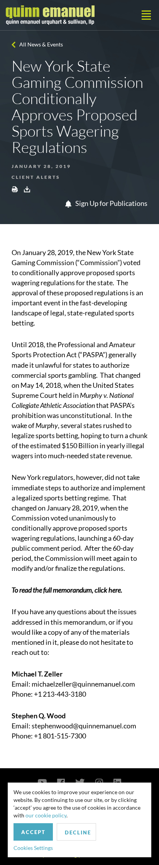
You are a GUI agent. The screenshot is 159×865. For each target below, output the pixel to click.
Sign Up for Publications (110, 203)
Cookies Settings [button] (33, 847)
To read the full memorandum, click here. (67, 590)
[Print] (15, 189)
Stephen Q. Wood (39, 715)
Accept (33, 832)
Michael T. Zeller (37, 674)
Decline (78, 832)
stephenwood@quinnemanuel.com (84, 725)
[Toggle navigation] (146, 15)
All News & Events (41, 44)
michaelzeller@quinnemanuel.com (83, 684)
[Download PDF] (27, 189)
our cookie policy (45, 815)
